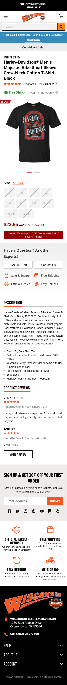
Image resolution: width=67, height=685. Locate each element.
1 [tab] (30, 172)
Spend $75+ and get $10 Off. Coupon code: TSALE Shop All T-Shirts (33, 235)
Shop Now (33, 40)
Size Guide (18, 183)
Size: (14, 183)
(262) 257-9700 (18, 265)
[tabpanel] (33, 132)
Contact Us (48, 265)
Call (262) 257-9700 (24, 633)
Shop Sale (33, 7)
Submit (55, 501)
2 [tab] (37, 172)
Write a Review (18, 454)
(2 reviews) (28, 84)
